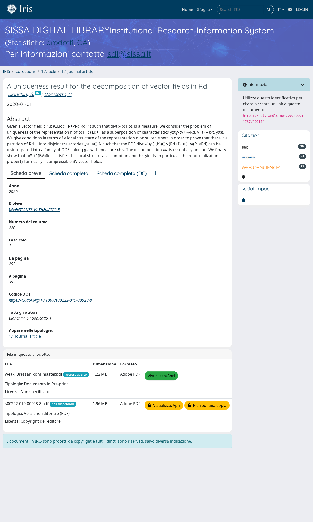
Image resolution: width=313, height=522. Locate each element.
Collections (25, 71)
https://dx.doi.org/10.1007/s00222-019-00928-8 (50, 300)
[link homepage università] (23, 9)
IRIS (6, 71)
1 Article (48, 71)
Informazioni (258, 84)
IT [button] (279, 9)
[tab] (157, 173)
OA (82, 42)
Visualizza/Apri (161, 375)
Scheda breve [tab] (26, 173)
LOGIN (302, 9)
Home (187, 9)
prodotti (60, 42)
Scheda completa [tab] (68, 173)
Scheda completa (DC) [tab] (122, 173)
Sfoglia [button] (203, 9)
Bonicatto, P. (58, 94)
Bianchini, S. (21, 94)
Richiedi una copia (208, 405)
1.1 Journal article (77, 71)
